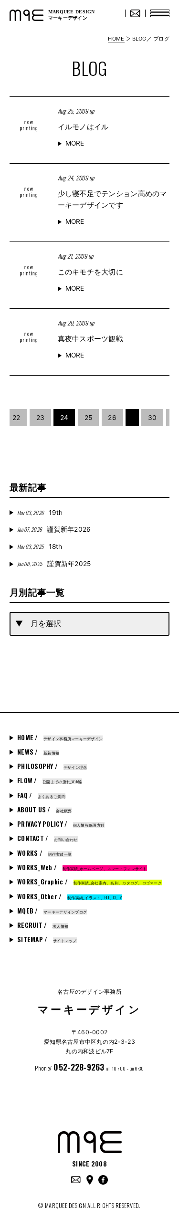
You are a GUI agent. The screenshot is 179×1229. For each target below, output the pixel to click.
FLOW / (49, 780)
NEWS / (38, 751)
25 (88, 417)
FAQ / (41, 795)
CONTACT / (47, 838)
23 (40, 417)
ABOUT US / (44, 809)
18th (39, 546)
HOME (116, 38)
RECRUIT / (42, 925)
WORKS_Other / (69, 896)
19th (40, 512)
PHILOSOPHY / (52, 766)
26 (112, 417)
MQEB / (52, 910)
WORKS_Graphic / (89, 881)
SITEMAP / (47, 939)
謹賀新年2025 (54, 563)
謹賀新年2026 (54, 529)
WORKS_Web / (82, 867)
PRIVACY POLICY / (61, 824)
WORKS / (44, 853)
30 (152, 417)
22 (16, 417)
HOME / (60, 737)
